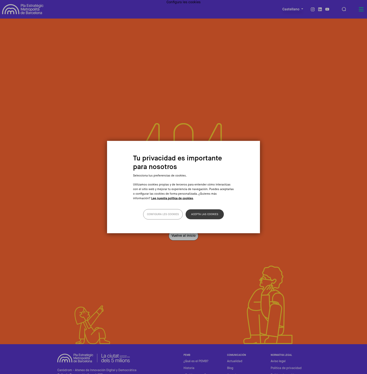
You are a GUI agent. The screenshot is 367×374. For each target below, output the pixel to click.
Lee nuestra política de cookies (172, 198)
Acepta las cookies (204, 214)
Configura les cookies (163, 214)
